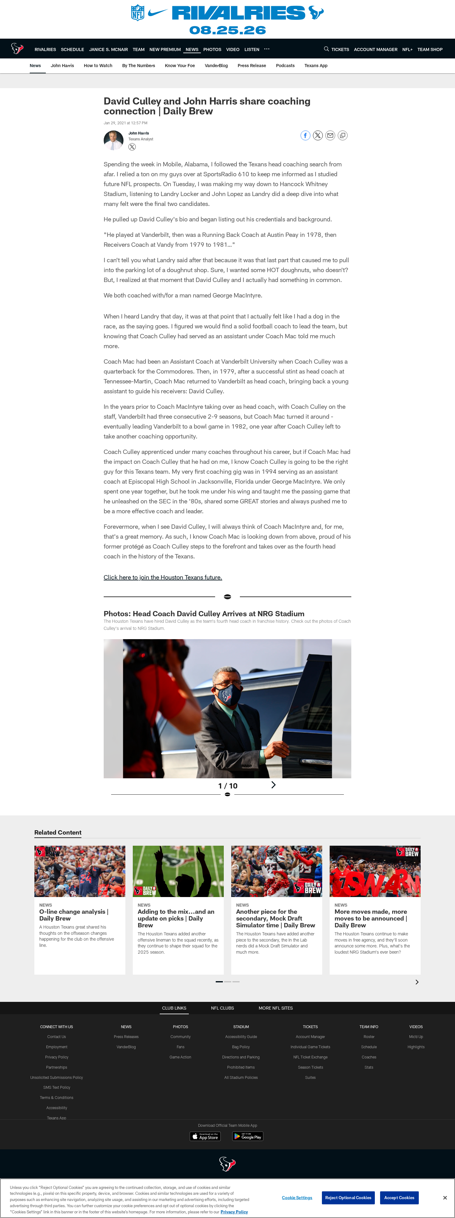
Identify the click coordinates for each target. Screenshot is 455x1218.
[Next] (273, 784)
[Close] (445, 1198)
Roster (369, 1036)
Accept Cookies (399, 1197)
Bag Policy (241, 1047)
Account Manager (310, 1036)
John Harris (138, 133)
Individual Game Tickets (310, 1047)
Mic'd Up (416, 1036)
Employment (56, 1047)
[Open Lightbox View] (227, 722)
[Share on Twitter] (318, 138)
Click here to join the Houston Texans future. (163, 577)
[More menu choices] (266, 48)
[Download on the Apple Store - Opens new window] (205, 1137)
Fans (180, 1047)
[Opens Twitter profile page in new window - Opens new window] (132, 147)
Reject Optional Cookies (348, 1197)
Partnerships (56, 1067)
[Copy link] (343, 135)
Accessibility (56, 1107)
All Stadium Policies (241, 1077)
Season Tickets (310, 1067)
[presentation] (418, 983)
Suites (310, 1077)
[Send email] (330, 138)
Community (181, 1036)
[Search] (326, 49)
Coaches (369, 1057)
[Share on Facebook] (305, 138)
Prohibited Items (241, 1067)
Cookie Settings (297, 1197)
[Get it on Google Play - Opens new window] (247, 1139)
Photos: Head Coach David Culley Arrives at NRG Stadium (204, 613)
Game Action (180, 1057)
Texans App (56, 1118)
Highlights (416, 1047)
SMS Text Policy (56, 1087)
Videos (416, 1026)
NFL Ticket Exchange (310, 1057)
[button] (219, 982)
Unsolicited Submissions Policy (56, 1077)
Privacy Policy (56, 1057)
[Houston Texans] (227, 1165)
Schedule (369, 1047)
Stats (369, 1067)
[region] (227, 1198)
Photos (180, 1026)
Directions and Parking (241, 1057)
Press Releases (126, 1036)
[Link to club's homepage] (17, 48)
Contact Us (56, 1036)
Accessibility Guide (241, 1036)
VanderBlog (126, 1047)
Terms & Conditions (56, 1097)
